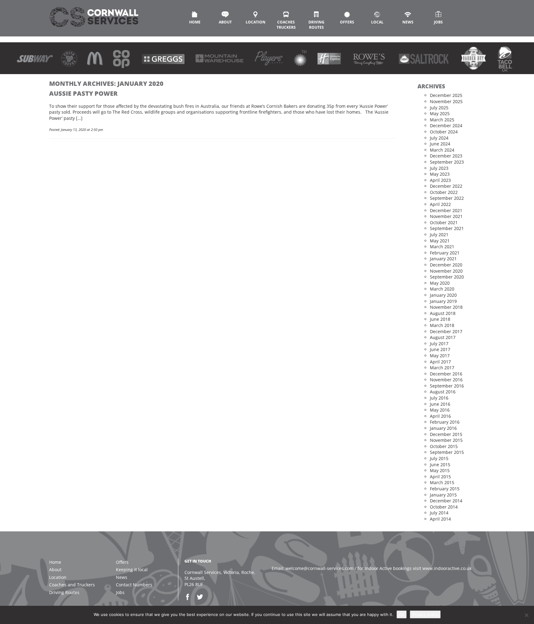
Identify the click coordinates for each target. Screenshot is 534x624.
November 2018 (446, 307)
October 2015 (444, 446)
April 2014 (440, 519)
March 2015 (442, 482)
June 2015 (440, 464)
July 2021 (439, 234)
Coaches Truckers (286, 24)
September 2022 (447, 198)
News (407, 22)
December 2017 (446, 331)
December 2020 (446, 265)
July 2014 (439, 513)
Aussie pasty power (83, 93)
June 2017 (440, 349)
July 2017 (439, 343)
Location (255, 22)
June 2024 (440, 144)
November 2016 (446, 380)
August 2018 (443, 313)
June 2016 (440, 404)
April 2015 (440, 477)
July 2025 (439, 108)
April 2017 (440, 362)
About (225, 22)
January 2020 (443, 295)
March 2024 (442, 150)
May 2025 (440, 113)
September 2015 (447, 452)
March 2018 (442, 325)
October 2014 (444, 507)
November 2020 (446, 271)
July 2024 (439, 138)
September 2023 (447, 162)
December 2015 (446, 434)
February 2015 (445, 489)
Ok (401, 614)
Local (377, 22)
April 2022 (440, 204)
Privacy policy (425, 614)
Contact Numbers (134, 585)
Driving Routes (316, 24)
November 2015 (446, 440)
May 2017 (440, 355)
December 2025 (446, 95)
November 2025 (446, 101)
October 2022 (444, 192)
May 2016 (440, 410)
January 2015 (443, 495)
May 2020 (440, 283)
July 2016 (439, 398)
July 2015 (439, 458)
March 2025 (442, 120)
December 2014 (446, 501)
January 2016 (443, 428)
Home (195, 22)
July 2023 (439, 168)
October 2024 (444, 132)
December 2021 (446, 210)
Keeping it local (132, 569)
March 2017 (442, 368)
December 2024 (446, 125)
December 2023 (446, 156)
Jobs (438, 22)
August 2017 (443, 337)
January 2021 (443, 259)
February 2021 (445, 253)
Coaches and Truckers (72, 585)
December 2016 (446, 374)
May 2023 (440, 174)
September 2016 (447, 386)
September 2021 (447, 228)
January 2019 (443, 301)
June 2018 (440, 319)
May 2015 (440, 470)
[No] (526, 615)
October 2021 (444, 222)
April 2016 (440, 416)
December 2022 (446, 186)
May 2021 (440, 241)
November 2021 (446, 216)
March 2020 (442, 289)
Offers (347, 22)
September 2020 (447, 277)
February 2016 (445, 422)
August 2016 (443, 392)
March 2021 (442, 246)
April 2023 (440, 180)
